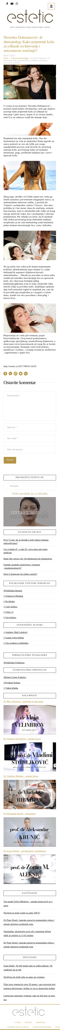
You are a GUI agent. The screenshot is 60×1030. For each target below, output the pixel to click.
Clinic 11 (9, 612)
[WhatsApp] (20, 374)
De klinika (10, 601)
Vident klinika (11, 688)
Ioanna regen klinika (14, 638)
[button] (51, 6)
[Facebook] (7, 3)
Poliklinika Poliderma (14, 662)
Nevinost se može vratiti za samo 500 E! (22, 913)
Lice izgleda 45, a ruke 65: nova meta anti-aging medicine (26, 551)
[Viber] (25, 374)
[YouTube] (12, 3)
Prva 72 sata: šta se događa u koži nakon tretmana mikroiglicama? (26, 541)
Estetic (6, 58)
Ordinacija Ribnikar (14, 596)
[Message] (15, 374)
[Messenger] (10, 374)
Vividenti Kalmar (12, 683)
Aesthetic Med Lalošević (16, 632)
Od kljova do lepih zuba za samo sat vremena (24, 977)
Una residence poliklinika (16, 643)
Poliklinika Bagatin (13, 590)
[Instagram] (17, 3)
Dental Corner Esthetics (15, 677)
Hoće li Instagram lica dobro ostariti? (20, 574)
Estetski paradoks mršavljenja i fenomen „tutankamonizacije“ (22, 566)
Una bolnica (10, 617)
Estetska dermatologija (19, 58)
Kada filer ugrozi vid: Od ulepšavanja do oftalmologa (28, 559)
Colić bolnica (11, 607)
